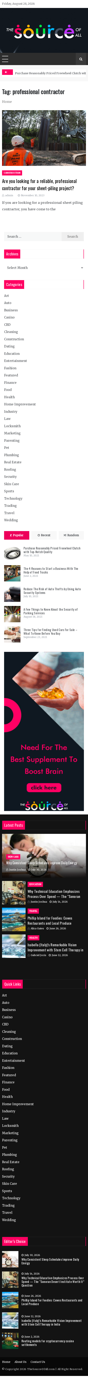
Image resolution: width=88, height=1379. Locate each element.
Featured (11, 375)
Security (10, 477)
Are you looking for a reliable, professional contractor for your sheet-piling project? (39, 185)
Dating (9, 346)
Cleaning (11, 332)
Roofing (10, 470)
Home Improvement (20, 404)
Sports (9, 491)
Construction (12, 173)
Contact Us (37, 1362)
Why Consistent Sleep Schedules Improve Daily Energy (41, 862)
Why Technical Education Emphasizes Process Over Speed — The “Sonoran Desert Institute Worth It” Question (54, 896)
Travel (9, 513)
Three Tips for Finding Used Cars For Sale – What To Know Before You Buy (50, 631)
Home (6, 1362)
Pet (6, 448)
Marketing (12, 433)
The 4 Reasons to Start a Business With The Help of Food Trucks (51, 570)
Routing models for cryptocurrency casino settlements (47, 1343)
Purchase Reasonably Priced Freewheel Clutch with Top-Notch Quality (52, 550)
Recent (45, 535)
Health (9, 397)
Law (7, 419)
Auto (7, 303)
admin (9, 195)
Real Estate (12, 462)
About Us (20, 1362)
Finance (10, 383)
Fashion (10, 368)
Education (12, 354)
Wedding (11, 520)
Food (8, 390)
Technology (13, 498)
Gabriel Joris (38, 955)
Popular (18, 535)
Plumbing (11, 455)
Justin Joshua (17, 869)
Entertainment (15, 361)
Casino (9, 317)
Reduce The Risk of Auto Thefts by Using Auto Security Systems (52, 591)
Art (6, 296)
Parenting (12, 441)
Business (11, 310)
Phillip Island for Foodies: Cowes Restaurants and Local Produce (50, 920)
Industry (10, 412)
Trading (10, 506)
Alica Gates (37, 928)
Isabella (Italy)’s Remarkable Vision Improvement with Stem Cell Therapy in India (55, 950)
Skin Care (11, 484)
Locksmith (12, 426)
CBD (7, 325)
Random (73, 535)
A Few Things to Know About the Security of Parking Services (51, 611)
